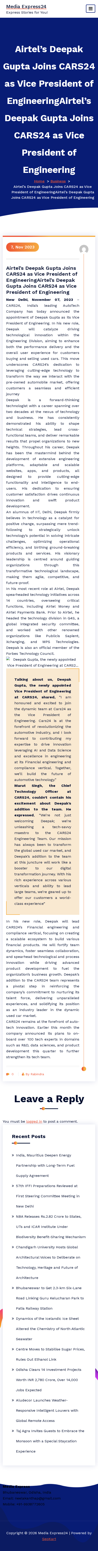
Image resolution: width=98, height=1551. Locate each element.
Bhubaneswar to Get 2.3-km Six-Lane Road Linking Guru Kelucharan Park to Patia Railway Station (50, 1298)
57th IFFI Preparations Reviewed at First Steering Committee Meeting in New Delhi (48, 1196)
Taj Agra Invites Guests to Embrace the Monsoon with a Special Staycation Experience (50, 1441)
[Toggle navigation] (90, 9)
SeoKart (49, 1539)
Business (58, 181)
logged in (34, 1121)
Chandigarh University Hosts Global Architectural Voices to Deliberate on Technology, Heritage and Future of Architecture (48, 1262)
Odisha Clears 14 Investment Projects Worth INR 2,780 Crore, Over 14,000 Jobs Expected (48, 1379)
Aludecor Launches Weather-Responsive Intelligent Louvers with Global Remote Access (47, 1410)
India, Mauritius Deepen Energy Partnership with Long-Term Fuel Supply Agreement (45, 1165)
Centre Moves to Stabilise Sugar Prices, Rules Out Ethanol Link (50, 1354)
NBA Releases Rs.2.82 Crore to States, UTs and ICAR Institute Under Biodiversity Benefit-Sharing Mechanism (51, 1226)
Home (39, 181)
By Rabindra (35, 1074)
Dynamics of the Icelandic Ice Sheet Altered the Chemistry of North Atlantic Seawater (50, 1328)
